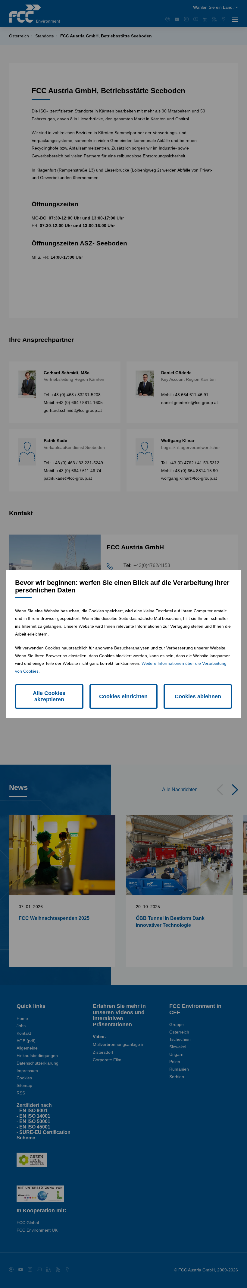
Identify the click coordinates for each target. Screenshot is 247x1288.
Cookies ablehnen (198, 696)
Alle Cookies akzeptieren (49, 696)
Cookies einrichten (123, 696)
